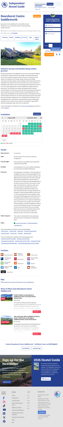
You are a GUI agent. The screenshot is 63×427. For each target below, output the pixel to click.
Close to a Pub (13, 233)
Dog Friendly (20, 231)
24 (35, 131)
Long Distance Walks (21, 223)
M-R (28, 403)
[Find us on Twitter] (56, 54)
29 (29, 133)
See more (36, 311)
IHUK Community (27, 233)
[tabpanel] (21, 53)
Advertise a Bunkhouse (18, 410)
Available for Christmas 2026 (23, 238)
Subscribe (8, 382)
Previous (2, 53)
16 (32, 128)
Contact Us (42, 412)
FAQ (13, 422)
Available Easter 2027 (35, 241)
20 (24, 131)
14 (27, 128)
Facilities (17, 37)
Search (51, 4)
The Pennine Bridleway (32, 223)
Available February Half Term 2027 (22, 241)
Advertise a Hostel (17, 407)
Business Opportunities (18, 417)
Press (13, 419)
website (7, 108)
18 (38, 128)
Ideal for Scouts (4, 231)
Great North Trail (18, 225)
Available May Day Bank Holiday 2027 (9, 243)
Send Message (37, 348)
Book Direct (37, 16)
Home (13, 395)
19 (40, 128)
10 (35, 126)
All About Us (15, 398)
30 (32, 133)
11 (38, 126)
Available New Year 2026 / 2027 (7, 241)
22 (29, 131)
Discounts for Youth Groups (30, 231)
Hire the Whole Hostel (40, 7)
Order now (47, 379)
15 (29, 128)
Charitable (20, 233)
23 (32, 131)
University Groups (5, 233)
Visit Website (49, 54)
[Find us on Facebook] (59, 54)
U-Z (28, 408)
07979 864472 (15, 33)
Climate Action (16, 400)
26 (40, 131)
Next (39, 53)
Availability (24, 37)
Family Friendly (13, 231)
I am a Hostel (51, 7)
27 (24, 133)
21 (27, 131)
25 (38, 131)
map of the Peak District (28, 106)
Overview (4, 37)
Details (11, 37)
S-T (28, 405)
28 (27, 133)
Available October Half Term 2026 (8, 238)
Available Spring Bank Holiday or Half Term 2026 (28, 243)
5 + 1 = (46, 45)
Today (4, 140)
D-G (28, 398)
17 (35, 128)
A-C (28, 395)
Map (30, 37)
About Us (37, 9)
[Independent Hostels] (13, 5)
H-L (28, 400)
